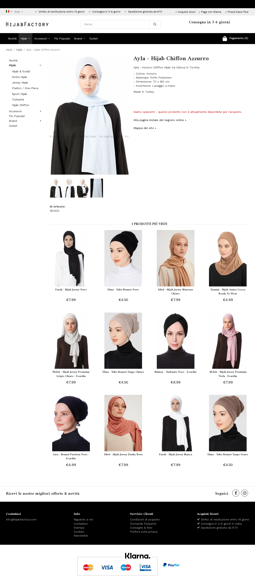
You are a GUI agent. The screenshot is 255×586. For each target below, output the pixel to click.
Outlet (93, 38)
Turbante (18, 99)
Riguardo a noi (83, 519)
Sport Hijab (19, 93)
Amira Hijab (19, 77)
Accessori (40, 38)
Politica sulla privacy (144, 531)
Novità (12, 38)
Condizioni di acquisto (145, 519)
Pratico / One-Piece (25, 88)
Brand (78, 38)
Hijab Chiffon (20, 105)
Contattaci (81, 523)
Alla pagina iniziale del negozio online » (159, 120)
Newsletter (81, 535)
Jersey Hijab (20, 82)
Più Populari (62, 38)
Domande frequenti (143, 523)
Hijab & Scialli (21, 71)
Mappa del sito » (144, 128)
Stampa (79, 527)
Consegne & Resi (141, 527)
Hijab (24, 38)
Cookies (79, 531)
